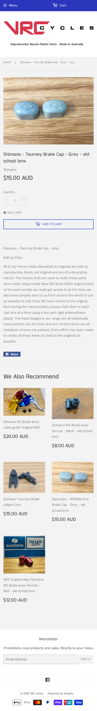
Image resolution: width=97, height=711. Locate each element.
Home (7, 62)
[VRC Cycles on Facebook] (47, 680)
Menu (13, 5)
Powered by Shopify (60, 693)
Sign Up (86, 659)
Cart (62, 5)
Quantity (9, 192)
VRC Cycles (37, 693)
